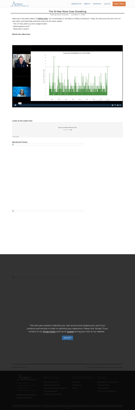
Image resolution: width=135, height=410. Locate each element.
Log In (107, 4)
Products (76, 4)
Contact (97, 4)
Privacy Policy (49, 331)
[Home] (20, 4)
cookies (70, 331)
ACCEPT (67, 338)
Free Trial (119, 4)
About (87, 4)
